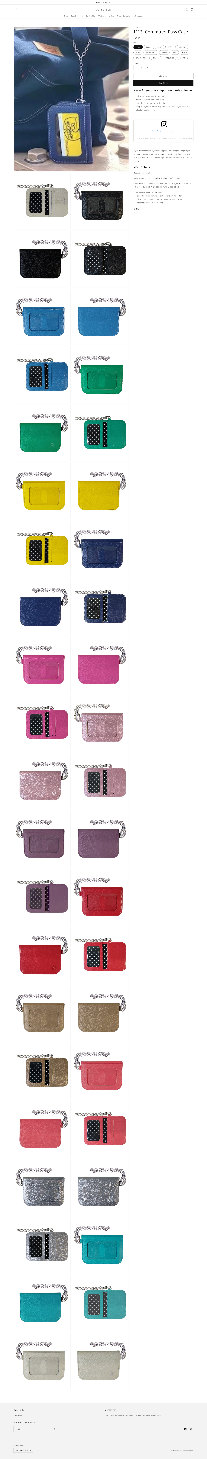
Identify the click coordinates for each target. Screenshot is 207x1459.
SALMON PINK (141, 58)
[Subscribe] (54, 1429)
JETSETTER (178, 1450)
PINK (138, 52)
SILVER (156, 58)
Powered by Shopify (187, 1450)
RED (174, 52)
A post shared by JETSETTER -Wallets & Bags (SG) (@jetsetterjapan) (164, 138)
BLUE (160, 47)
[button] (16, 9)
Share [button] (138, 209)
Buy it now (163, 83)
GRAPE (164, 52)
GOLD (184, 52)
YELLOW (182, 47)
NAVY (138, 47)
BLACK (149, 47)
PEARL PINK (151, 52)
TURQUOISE (169, 58)
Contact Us (18, 1415)
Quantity (136, 63)
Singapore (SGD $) (22, 1450)
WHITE (182, 58)
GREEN (170, 47)
